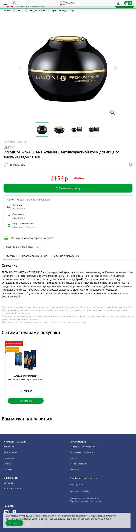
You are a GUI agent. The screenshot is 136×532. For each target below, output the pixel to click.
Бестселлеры (10, 452)
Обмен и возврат (78, 463)
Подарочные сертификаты (83, 446)
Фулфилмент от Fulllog (79, 491)
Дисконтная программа (81, 452)
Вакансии (74, 469)
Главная (6, 10)
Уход (20, 10)
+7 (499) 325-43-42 (78, 484)
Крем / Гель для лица (63, 10)
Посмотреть (25, 400)
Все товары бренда (15, 142)
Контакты (8, 482)
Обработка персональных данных (85, 501)
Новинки (8, 469)
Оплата (73, 457)
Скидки (7, 463)
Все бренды (10, 446)
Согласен (14, 523)
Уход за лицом (37, 10)
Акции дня (9, 457)
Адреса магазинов (12, 488)
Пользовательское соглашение (84, 498)
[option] (25, 373)
